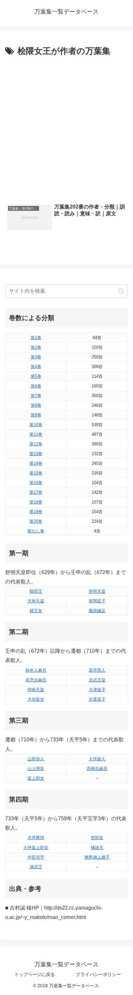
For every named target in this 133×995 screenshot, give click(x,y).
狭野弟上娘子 (97, 857)
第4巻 (36, 366)
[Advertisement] (66, 128)
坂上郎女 (35, 778)
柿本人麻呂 (36, 670)
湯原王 (36, 866)
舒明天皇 (97, 591)
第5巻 (36, 376)
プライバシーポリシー (98, 974)
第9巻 (36, 415)
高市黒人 (97, 670)
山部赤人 (35, 758)
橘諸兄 (97, 847)
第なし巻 (35, 531)
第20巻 (35, 521)
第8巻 (36, 405)
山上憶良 (35, 768)
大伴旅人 (97, 758)
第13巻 (35, 453)
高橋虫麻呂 (97, 768)
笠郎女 (97, 837)
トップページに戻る (34, 974)
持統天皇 (35, 689)
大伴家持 (35, 837)
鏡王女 (36, 610)
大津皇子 (97, 689)
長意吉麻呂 (36, 680)
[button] (121, 291)
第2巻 (36, 347)
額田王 (36, 591)
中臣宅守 (35, 857)
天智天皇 (35, 601)
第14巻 (35, 463)
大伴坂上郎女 (35, 847)
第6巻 (36, 386)
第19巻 (35, 511)
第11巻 (35, 434)
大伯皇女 (35, 699)
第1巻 (36, 337)
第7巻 (36, 395)
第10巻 (35, 424)
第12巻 (35, 444)
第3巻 (36, 357)
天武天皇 (97, 680)
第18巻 (35, 502)
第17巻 (35, 492)
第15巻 (35, 473)
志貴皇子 (97, 699)
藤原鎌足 (97, 610)
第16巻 (35, 482)
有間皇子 (97, 601)
